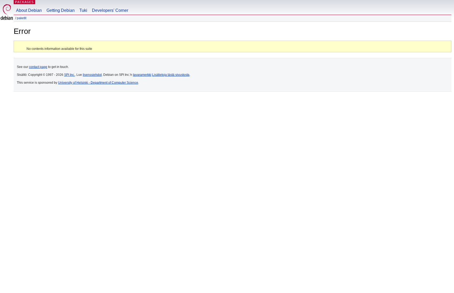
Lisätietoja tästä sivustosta (170, 75)
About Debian (29, 10)
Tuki (83, 10)
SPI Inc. (69, 75)
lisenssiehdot (92, 75)
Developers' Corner (110, 10)
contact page (38, 67)
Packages (24, 2)
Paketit (21, 18)
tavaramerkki (142, 75)
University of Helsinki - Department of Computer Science (98, 82)
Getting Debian (61, 10)
